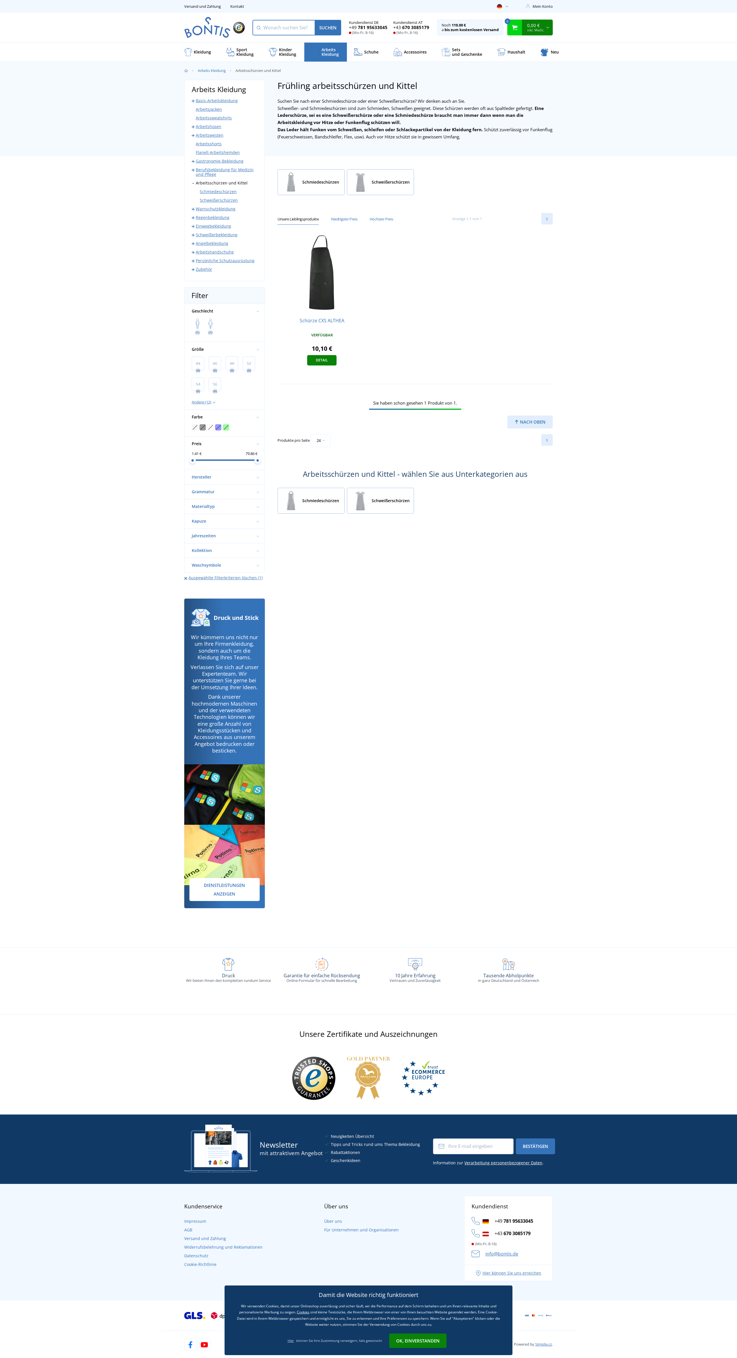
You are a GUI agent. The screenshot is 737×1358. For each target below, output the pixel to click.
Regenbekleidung (212, 217)
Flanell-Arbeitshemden (218, 152)
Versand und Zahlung (202, 6)
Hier (291, 1340)
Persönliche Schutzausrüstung (225, 260)
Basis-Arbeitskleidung (217, 100)
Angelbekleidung (212, 243)
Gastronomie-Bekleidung (220, 161)
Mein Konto (543, 6)
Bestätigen (535, 1146)
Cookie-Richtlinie (200, 1264)
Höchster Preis (381, 219)
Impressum (195, 1221)
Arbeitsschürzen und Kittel (222, 183)
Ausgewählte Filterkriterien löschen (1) (226, 577)
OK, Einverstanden (418, 1341)
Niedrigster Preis (344, 219)
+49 (368, 27)
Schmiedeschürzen (218, 191)
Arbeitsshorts (209, 143)
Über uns (333, 1221)
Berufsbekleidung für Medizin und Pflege (225, 172)
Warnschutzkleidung (215, 209)
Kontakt (237, 6)
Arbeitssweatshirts (214, 118)
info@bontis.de (501, 1254)
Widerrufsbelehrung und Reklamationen (223, 1247)
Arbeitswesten (209, 135)
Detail (322, 360)
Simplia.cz (543, 1344)
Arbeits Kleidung (212, 70)
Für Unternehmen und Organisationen (361, 1230)
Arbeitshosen (208, 126)
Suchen (328, 28)
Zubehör (204, 269)
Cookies (303, 1312)
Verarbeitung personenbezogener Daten (503, 1162)
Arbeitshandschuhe (215, 252)
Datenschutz (196, 1255)
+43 (411, 27)
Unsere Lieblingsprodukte (298, 219)
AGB (188, 1230)
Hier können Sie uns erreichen (512, 1273)
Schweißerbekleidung (217, 234)
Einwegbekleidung (213, 226)
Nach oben (532, 422)
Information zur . (488, 1162)
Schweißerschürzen (219, 200)
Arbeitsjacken (209, 109)
